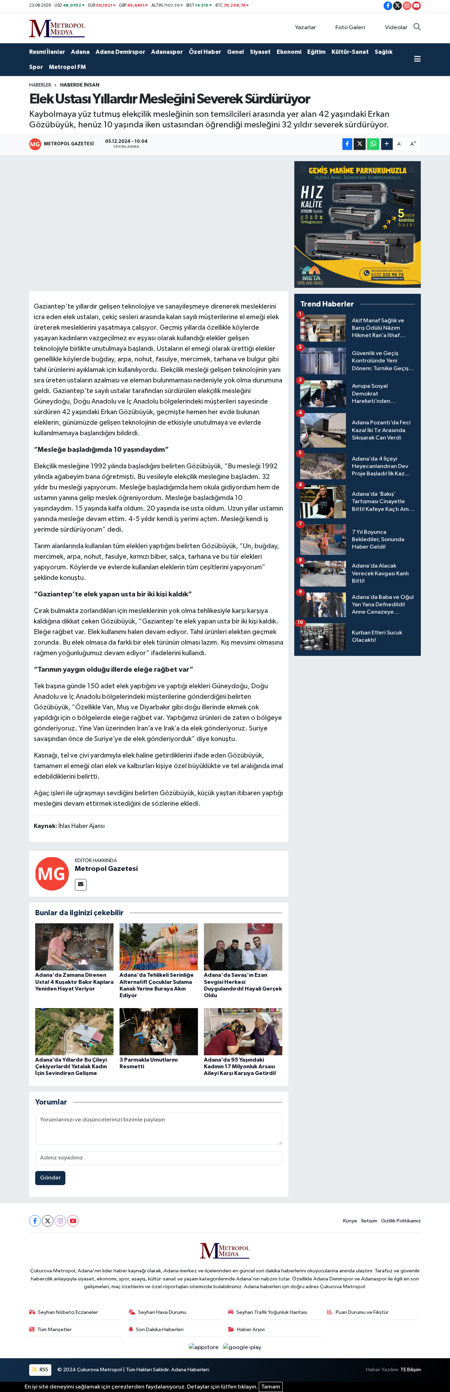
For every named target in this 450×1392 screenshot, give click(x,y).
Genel (235, 52)
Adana (80, 52)
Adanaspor (167, 52)
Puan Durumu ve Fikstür (362, 1312)
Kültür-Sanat (350, 52)
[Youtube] (73, 1221)
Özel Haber (205, 52)
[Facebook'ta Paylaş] (347, 144)
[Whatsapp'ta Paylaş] (373, 144)
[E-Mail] (80, 885)
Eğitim (316, 52)
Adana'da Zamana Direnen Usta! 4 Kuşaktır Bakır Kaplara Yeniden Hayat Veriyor (74, 981)
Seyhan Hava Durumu (162, 1312)
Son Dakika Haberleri (160, 1329)
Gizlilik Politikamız (401, 1220)
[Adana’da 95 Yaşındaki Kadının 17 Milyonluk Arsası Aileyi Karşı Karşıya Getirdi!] (243, 1031)
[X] (47, 1221)
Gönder (50, 1178)
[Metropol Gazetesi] (52, 874)
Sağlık (383, 52)
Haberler (40, 85)
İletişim (369, 1220)
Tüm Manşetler (54, 1329)
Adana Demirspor (120, 52)
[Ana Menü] (417, 59)
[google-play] (242, 1347)
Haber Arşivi (251, 1329)
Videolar (396, 28)
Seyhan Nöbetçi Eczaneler (68, 1312)
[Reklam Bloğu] (357, 224)
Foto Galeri (350, 28)
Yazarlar (305, 28)
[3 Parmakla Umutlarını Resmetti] (159, 1031)
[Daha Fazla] (387, 144)
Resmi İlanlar (47, 52)
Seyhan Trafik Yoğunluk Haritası (271, 1312)
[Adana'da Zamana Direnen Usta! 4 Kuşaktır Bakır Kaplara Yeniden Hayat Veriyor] (74, 947)
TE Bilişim (410, 1369)
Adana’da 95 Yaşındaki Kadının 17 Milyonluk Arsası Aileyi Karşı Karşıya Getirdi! (240, 1066)
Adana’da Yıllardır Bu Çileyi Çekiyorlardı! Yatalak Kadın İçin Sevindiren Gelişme (71, 1066)
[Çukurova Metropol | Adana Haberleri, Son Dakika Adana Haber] (57, 27)
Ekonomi (289, 52)
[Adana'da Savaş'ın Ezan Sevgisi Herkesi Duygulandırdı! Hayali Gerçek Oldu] (243, 947)
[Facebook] (35, 1221)
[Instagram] (60, 1221)
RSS (43, 1369)
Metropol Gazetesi (106, 868)
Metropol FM (67, 67)
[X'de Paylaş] (360, 144)
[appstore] (204, 1347)
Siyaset (260, 52)
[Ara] (417, 27)
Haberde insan (79, 85)
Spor (36, 67)
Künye (350, 1220)
